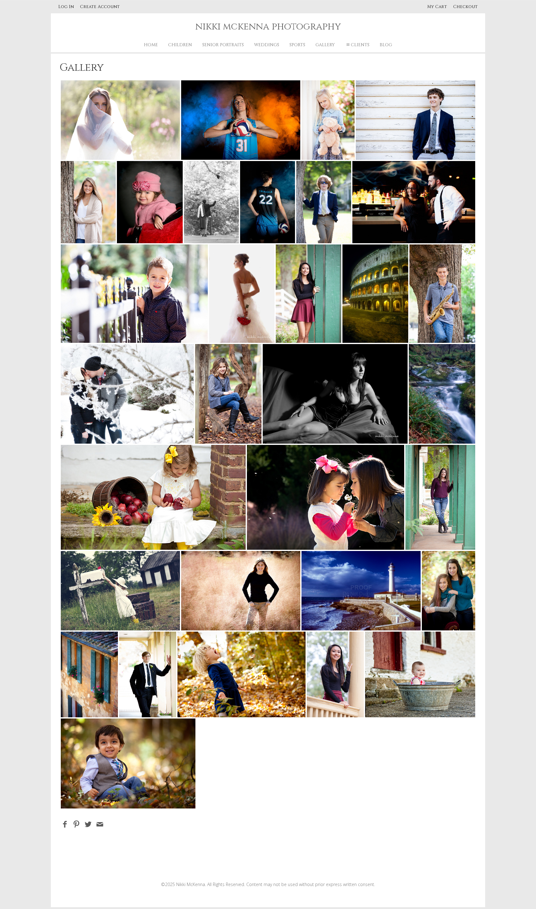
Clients (360, 45)
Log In (66, 7)
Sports (297, 45)
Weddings (266, 45)
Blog (386, 45)
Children (180, 45)
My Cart (437, 7)
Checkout (465, 7)
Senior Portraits (223, 45)
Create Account (100, 7)
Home (151, 45)
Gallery (325, 45)
